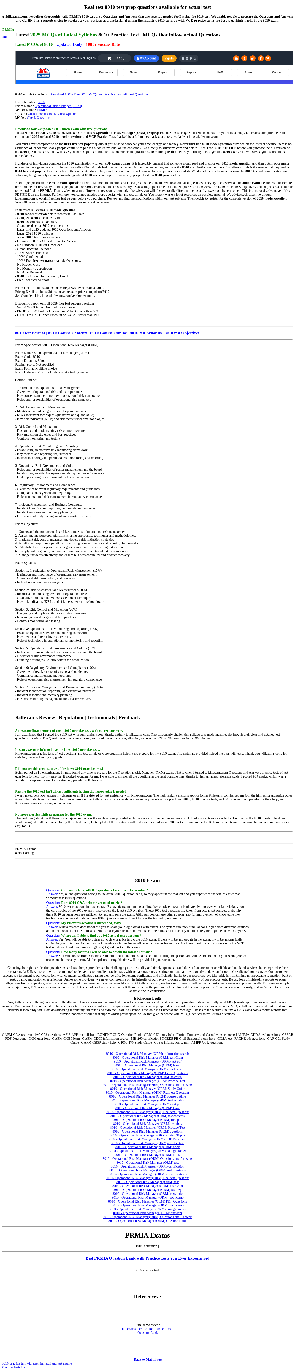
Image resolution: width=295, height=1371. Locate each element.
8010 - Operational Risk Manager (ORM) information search (147, 1053)
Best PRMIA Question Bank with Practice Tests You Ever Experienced (147, 1258)
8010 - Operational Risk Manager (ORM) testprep (147, 1077)
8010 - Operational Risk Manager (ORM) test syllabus (148, 1100)
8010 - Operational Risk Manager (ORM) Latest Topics (148, 1135)
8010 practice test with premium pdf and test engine (37, 1363)
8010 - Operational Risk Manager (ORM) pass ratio (147, 1193)
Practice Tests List (14, 1367)
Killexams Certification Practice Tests (147, 1329)
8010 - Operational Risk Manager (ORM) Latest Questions (147, 1073)
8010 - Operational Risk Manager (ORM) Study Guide (147, 1088)
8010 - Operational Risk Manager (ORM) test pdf (147, 1061)
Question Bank (147, 1333)
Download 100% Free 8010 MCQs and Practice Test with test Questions (98, 94)
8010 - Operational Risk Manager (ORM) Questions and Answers (147, 1085)
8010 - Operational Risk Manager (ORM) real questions (147, 1170)
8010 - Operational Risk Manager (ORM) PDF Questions (147, 1201)
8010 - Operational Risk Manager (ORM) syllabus (147, 1123)
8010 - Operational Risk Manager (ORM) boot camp (148, 1197)
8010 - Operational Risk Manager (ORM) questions (147, 1131)
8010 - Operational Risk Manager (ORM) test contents (147, 1116)
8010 (5, 37)
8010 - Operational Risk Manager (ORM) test (147, 1162)
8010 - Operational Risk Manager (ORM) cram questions (148, 1174)
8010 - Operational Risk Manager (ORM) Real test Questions (147, 1092)
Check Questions (38, 117)
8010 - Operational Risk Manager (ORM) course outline (147, 1096)
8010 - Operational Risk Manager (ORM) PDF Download (147, 1139)
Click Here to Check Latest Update (52, 114)
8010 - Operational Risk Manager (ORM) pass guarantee (147, 1151)
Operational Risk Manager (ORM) (58, 106)
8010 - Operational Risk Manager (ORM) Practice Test (147, 1081)
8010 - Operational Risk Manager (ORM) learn (147, 1065)
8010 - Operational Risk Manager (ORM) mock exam (147, 1069)
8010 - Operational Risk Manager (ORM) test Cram (147, 1057)
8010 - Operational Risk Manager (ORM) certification (147, 1143)
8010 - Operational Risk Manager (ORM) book (147, 1147)
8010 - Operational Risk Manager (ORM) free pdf (147, 1120)
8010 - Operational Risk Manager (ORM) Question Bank (147, 1221)
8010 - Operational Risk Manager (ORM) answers (147, 1213)
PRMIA (42, 110)
